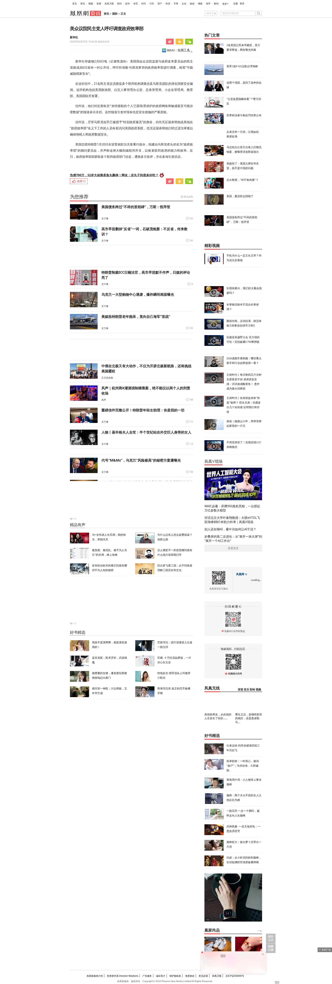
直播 (98, 3)
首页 (74, 3)
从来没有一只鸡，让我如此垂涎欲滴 (243, 134)
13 (191, 443)
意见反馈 (203, 975)
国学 (208, 3)
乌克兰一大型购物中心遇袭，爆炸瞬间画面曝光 (137, 294)
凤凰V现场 (213, 461)
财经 (119, 3)
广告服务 (147, 975)
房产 (160, 3)
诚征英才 (160, 975)
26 (191, 218)
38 (191, 471)
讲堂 (240, 689)
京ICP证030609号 (235, 975)
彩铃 (252, 689)
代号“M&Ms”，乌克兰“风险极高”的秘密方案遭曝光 (141, 460)
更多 (224, 3)
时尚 (143, 3)
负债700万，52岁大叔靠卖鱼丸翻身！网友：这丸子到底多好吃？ (114, 175)
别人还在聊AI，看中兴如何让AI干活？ (230, 529)
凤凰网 (240, 574)
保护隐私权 (175, 975)
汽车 (151, 3)
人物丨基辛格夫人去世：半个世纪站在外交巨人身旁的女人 (146, 432)
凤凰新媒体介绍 (95, 975)
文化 (184, 3)
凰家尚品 (212, 930)
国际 (115, 13)
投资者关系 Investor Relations (122, 975)
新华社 (74, 37)
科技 (168, 3)
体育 (135, 3)
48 (191, 399)
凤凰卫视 (109, 3)
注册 (235, 3)
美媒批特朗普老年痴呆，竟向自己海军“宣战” (135, 316)
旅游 (192, 3)
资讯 (82, 3)
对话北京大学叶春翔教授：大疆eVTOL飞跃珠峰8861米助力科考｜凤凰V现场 (232, 520)
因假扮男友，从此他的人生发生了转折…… (217, 716)
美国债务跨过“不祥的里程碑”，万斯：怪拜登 (135, 206)
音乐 (246, 689)
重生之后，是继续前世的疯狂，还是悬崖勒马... (248, 718)
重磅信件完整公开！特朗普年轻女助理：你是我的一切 (142, 410)
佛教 (200, 3)
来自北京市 (90, 41)
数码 (216, 3)
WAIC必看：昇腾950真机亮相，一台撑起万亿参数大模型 (232, 508)
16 (191, 421)
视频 (90, 3)
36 (191, 240)
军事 (176, 3)
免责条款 (189, 975)
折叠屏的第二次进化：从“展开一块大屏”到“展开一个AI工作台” (233, 538)
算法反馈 (188, 196)
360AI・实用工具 (178, 50)
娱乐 (127, 3)
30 (191, 328)
